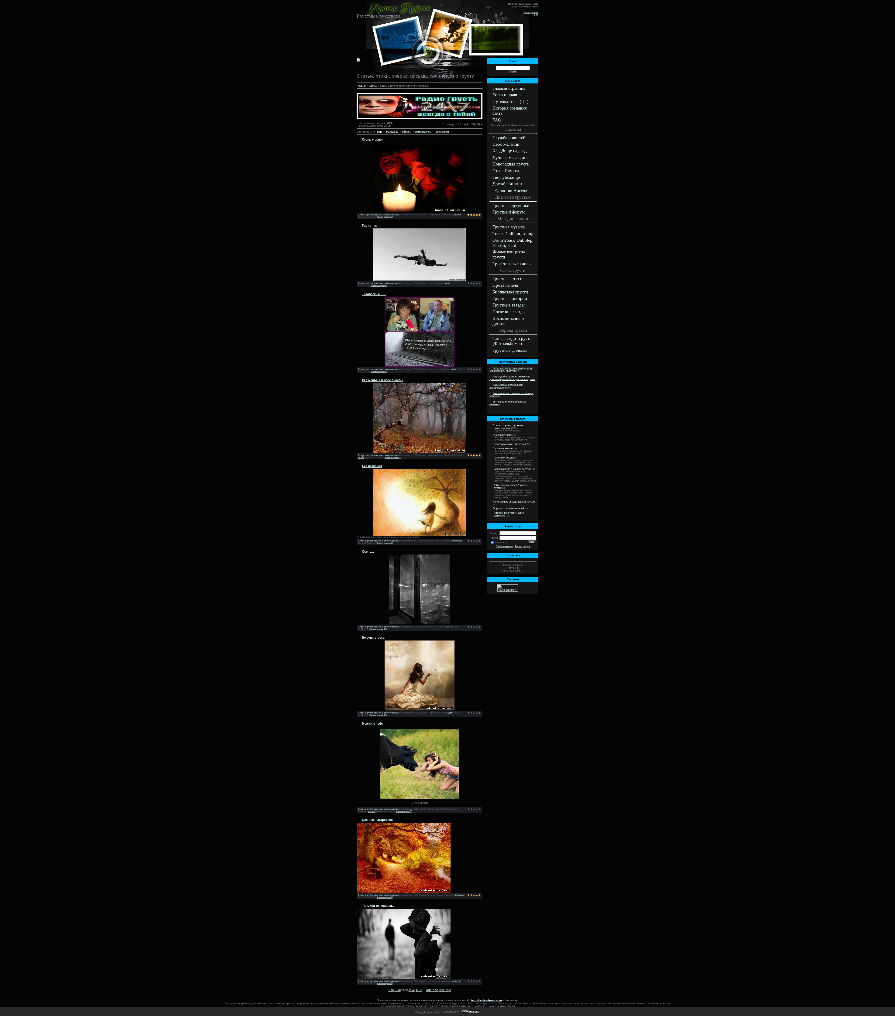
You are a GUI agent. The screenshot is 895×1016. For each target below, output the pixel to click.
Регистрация (530, 12)
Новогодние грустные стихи (509, 444)
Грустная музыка (508, 226)
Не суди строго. (373, 637)
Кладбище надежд (509, 150)
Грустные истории (509, 298)
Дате (379, 131)
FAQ (496, 119)
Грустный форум (508, 212)
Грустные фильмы (509, 350)
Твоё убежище (506, 177)
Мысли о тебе (372, 723)
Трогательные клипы (512, 263)
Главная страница (508, 88)
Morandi (371, 811)
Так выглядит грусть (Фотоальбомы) (511, 341)
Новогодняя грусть (510, 164)
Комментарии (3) (404, 811)
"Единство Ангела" (510, 190)
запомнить (500, 542)
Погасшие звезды (509, 311)
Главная (361, 85)
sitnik (447, 283)
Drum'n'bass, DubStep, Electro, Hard (513, 243)
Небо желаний (505, 144)
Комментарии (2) (393, 457)
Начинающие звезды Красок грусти (514, 501)
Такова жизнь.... (374, 294)
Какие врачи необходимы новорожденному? (506, 386)
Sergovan (459, 895)
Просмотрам (441, 131)
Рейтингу (405, 131)
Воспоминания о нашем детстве (512, 469)
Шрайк (361, 457)
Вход (535, 15)
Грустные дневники (510, 205)
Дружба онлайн (507, 183)
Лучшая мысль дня (510, 157)
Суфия (449, 713)
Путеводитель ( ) (510, 101)
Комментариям (422, 131)
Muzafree (456, 215)
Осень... (368, 551)
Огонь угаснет (372, 139)
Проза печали (505, 285)
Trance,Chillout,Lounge (513, 233)
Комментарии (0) (385, 217)
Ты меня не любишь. (378, 906)
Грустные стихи (507, 278)
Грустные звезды (508, 305)
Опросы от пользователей (508, 508)
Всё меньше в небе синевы (382, 380)
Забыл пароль (504, 546)
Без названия (372, 466)
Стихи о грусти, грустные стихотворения (378, 215)
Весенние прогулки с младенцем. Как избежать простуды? (511, 369)
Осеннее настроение (377, 820)
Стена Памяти (505, 170)
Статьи (373, 85)
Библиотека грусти (510, 291)
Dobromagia (456, 541)
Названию (392, 131)
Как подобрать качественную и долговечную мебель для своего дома (512, 378)
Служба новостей (508, 137)
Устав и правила (507, 94)
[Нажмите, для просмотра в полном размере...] (419, 280)
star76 (449, 627)
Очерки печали (502, 435)
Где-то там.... (371, 225)
